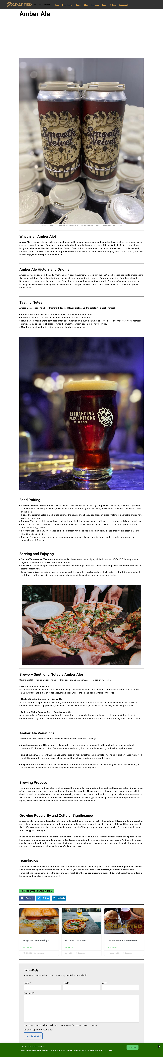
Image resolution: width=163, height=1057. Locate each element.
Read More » (27, 947)
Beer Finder (67, 4)
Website (106, 983)
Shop (86, 4)
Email (66, 983)
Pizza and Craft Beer (75, 940)
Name (27, 983)
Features (95, 4)
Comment (29, 993)
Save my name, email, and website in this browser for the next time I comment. (62, 1025)
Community (124, 4)
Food (104, 4)
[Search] (154, 5)
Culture (112, 4)
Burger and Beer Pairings (36, 940)
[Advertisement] (81, 34)
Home (56, 4)
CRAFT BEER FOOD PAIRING (122, 940)
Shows (78, 4)
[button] (27, 898)
